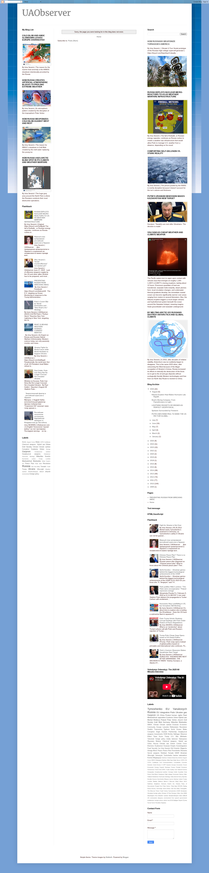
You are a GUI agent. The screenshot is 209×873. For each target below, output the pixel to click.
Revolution (46, 463)
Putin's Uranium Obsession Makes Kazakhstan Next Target (173, 651)
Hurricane (25, 456)
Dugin (158, 732)
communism (153, 798)
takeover (175, 739)
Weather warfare (163, 795)
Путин (149, 802)
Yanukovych (180, 708)
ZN (148, 798)
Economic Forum (182, 765)
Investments (158, 734)
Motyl (43, 461)
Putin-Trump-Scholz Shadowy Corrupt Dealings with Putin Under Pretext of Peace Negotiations (173, 621)
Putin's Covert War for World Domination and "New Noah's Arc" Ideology (41, 306)
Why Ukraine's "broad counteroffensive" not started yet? (41, 263)
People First (158, 786)
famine (175, 755)
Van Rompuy (172, 793)
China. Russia (152, 743)
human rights (177, 715)
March (154, 433)
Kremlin (47, 456)
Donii (154, 765)
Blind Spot (170, 760)
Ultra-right (40, 469)
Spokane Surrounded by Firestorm (165, 411)
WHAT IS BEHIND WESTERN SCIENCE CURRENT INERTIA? (41, 329)
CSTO (149, 762)
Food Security (152, 748)
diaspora (160, 798)
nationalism (183, 755)
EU (167, 708)
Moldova (156, 720)
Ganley (172, 769)
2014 (152, 470)
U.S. (172, 736)
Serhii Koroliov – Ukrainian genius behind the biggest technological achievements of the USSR (172, 572)
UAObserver (46, 12)
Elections (150, 746)
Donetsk (149, 765)
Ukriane (164, 793)
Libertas (176, 779)
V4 (167, 793)
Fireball (178, 767)
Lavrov (171, 779)
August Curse (31, 442)
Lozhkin (48, 459)
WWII (185, 793)
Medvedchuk (27, 461)
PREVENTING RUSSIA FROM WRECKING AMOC (41, 283)
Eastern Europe (171, 765)
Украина (163, 802)
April (154, 430)
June (154, 423)
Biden (38, 442)
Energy (48, 449)
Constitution (177, 762)
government (183, 798)
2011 (152, 480)
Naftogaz (177, 734)
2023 (152, 447)
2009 (152, 487)
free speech (175, 798)
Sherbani (164, 753)
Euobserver (159, 746)
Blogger (126, 857)
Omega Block (152, 750)
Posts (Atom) (73, 41)
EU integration (163, 712)
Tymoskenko (172, 791)
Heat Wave (154, 774)
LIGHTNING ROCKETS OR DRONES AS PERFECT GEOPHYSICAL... (167, 406)
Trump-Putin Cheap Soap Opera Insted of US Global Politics (172, 636)
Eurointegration (181, 746)
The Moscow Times (153, 791)
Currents (184, 762)
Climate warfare (44, 447)
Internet (176, 776)
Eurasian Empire (170, 746)
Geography (150, 772)
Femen (173, 767)
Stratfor (150, 729)
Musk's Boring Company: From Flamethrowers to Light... (163, 401)
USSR (178, 791)
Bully (174, 760)
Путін (153, 802)
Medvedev (37, 461)
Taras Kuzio (158, 736)
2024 (152, 444)
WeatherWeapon (33, 471)
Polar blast (38, 463)
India (172, 776)
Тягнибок (158, 802)
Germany (166, 722)
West (180, 795)
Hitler (185, 774)
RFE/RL (180, 786)
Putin (172, 712)
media (168, 739)
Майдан (175, 800)
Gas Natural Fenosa (181, 769)
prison (161, 800)
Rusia (149, 788)
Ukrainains (184, 791)
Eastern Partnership (169, 732)
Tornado (43, 466)
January (155, 436)
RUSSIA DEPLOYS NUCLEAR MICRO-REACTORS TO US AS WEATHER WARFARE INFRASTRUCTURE (36, 217)
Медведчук (157, 758)
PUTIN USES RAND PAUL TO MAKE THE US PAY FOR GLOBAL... (169, 415)
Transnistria (158, 729)
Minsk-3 (166, 781)
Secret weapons (153, 753)
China (48, 444)
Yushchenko (168, 755)
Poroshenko (176, 750)
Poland (163, 720)
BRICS (154, 760)
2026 (152, 389)
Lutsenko (166, 727)
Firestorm (184, 767)
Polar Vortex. (167, 786)
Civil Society (27, 447)
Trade (48, 466)
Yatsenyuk (159, 755)
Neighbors (157, 784)
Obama (178, 784)
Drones (159, 765)
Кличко (150, 758)
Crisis (185, 743)
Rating (185, 786)
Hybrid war (183, 717)
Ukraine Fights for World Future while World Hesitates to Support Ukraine (41, 350)
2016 (152, 464)
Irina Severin (165, 748)
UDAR (177, 753)
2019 (152, 457)
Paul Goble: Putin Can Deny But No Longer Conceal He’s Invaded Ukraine (41, 375)
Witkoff (42, 471)
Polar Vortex (172, 720)
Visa (182, 793)
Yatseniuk (150, 739)
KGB (165, 734)
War (177, 736)
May (154, 427)
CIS (186, 760)
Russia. (153, 788)
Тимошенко (183, 739)
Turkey (166, 791)
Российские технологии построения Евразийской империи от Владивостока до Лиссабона (35, 417)
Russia (26, 466)
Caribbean (47, 442)
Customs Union (37, 449)
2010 (152, 484)
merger (157, 800)
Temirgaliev (183, 788)
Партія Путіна (182, 800)
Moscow (171, 781)
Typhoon (167, 729)
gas (185, 712)
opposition (162, 717)
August (155, 392)
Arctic (24, 442)
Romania (184, 750)
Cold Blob (158, 722)
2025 (152, 441)
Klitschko (39, 456)
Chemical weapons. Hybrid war (33, 444)
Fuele (167, 769)
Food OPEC (162, 769)
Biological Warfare (161, 760)
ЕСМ (171, 800)
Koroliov (149, 779)
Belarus (158, 741)
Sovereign (159, 788)
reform (165, 800)
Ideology (32, 456)
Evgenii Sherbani (165, 767)
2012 (152, 477)
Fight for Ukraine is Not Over (170, 525)
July (154, 420)
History (181, 774)
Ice (159, 748)
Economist (150, 767)
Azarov (178, 729)
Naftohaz (150, 784)
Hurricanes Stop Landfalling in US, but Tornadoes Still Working (173, 605)
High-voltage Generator (172, 774)
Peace (160, 750)
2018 (152, 460)
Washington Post (152, 795)
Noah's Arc (171, 784)
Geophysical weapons (31, 454)
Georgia (170, 772)
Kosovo (155, 779)
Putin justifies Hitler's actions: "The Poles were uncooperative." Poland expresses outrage (173, 589)
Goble (175, 772)
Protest (168, 715)
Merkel (150, 720)
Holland (149, 776)
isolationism (150, 800)
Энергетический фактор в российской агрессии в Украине (35, 395)
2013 (152, 474)
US (158, 715)
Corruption (25, 449)
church (47, 471)
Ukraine (31, 469)
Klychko (184, 776)
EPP (164, 765)
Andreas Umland (167, 757)
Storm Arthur (167, 788)
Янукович (150, 741)
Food (156, 769)
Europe (159, 727)
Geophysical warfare (42, 451)
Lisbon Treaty (37, 459)
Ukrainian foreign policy (154, 793)
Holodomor (47, 454)
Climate (35, 447)
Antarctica (175, 757)
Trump (24, 469)
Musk (181, 781)
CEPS (42, 442)
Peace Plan (29, 463)
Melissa (160, 781)
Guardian (180, 772)
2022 (152, 451)
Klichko (170, 734)
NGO (185, 781)
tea (169, 800)
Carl (160, 762)
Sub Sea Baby (35, 466)
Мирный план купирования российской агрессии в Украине (42, 240)
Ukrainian (183, 753)
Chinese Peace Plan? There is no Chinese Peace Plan (172, 556)
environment (25, 474)
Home (99, 37)
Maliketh (109, 857)
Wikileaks (183, 736)
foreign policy (34, 474)
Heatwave (161, 774)
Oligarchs (183, 748)
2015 (152, 467)
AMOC (149, 725)
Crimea (178, 743)
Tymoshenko (154, 708)
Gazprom (26, 451)
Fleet (185, 715)
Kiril (172, 748)
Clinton (172, 743)
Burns (178, 760)
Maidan (155, 781)
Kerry (180, 776)
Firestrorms (150, 769)
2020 (152, 454)
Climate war (164, 743)
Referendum (174, 727)
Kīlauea (166, 779)
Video (178, 793)
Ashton (180, 757)
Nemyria (163, 784)
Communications (168, 762)
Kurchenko (25, 459)
